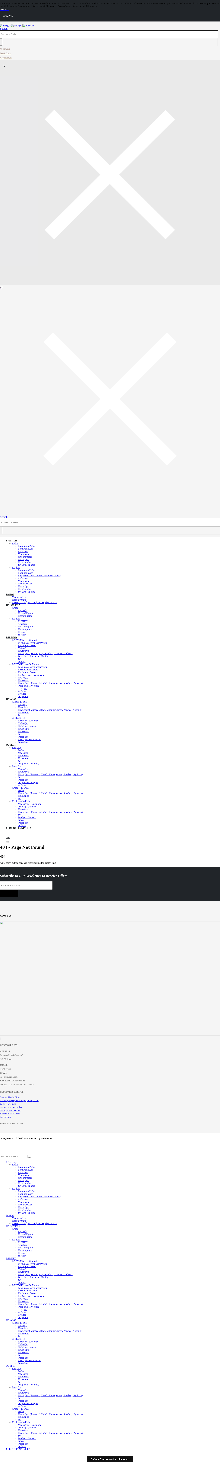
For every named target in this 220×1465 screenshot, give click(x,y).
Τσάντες (22, 661)
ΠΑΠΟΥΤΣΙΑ (13, 605)
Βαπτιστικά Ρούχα (26, 546)
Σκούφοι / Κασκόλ (27, 817)
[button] (4, 28)
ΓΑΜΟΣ (10, 594)
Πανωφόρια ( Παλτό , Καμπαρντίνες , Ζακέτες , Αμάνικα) (45, 653)
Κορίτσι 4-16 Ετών (21, 801)
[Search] (1, 42)
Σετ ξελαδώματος (26, 565)
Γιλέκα (21, 750)
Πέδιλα (21, 632)
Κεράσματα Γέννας (27, 645)
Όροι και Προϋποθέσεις (10, 1097)
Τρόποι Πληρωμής (8, 1104)
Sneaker (22, 634)
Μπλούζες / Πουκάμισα (29, 804)
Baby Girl (16, 766)
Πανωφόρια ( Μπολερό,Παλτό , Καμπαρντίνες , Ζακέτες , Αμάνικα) (50, 683)
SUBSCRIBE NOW (9, 893)
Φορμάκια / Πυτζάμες (28, 685)
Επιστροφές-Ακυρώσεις (10, 1110)
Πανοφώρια (23, 728)
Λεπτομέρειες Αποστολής (11, 1107)
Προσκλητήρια (25, 562)
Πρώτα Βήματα (25, 613)
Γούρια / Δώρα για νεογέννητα (32, 642)
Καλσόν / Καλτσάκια (28, 720)
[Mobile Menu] (2, 513)
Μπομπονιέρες (25, 556)
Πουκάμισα (23, 712)
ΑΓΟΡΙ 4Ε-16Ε (19, 702)
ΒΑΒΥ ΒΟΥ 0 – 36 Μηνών (25, 640)
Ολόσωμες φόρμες (27, 726)
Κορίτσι (16, 567)
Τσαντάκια (23, 742)
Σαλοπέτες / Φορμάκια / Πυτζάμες (34, 656)
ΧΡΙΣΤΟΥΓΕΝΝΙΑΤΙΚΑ (18, 828)
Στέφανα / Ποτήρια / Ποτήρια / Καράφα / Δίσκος (35, 602)
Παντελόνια (23, 651)
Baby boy (16, 747)
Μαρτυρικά (23, 554)
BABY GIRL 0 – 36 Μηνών (25, 664)
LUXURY (23, 621)
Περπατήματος (25, 616)
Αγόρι (15, 543)
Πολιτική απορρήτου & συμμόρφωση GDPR (19, 1100)
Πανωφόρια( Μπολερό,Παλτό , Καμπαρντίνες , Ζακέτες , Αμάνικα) (50, 710)
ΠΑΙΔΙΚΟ (11, 699)
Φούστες (22, 691)
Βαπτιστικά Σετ (25, 548)
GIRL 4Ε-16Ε (18, 718)
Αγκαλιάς (22, 610)
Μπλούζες (23, 648)
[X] (0, 1038)
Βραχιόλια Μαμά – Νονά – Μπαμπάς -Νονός (39, 575)
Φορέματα (23, 696)
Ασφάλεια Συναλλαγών (10, 1114)
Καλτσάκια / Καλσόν (28, 669)
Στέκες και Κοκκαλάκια (29, 739)
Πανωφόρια (23, 559)
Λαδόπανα (23, 551)
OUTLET (11, 745)
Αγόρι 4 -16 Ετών (20, 788)
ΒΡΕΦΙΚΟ (11, 637)
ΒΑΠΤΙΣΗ (11, 540)
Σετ (19, 659)
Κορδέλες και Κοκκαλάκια (31, 675)
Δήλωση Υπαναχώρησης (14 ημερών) (110, 1459)
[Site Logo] (17, 25)
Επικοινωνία (5, 1117)
